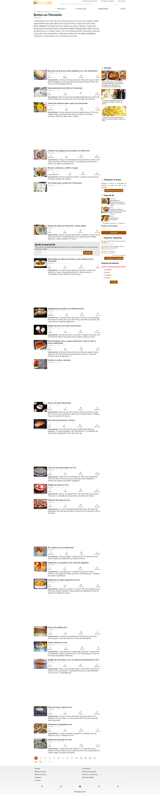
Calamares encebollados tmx (60, 724)
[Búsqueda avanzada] (118, 4)
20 (81, 758)
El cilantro (107, 278)
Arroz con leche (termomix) (59, 403)
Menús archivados (110, 223)
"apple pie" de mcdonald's (114, 218)
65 (41, 762)
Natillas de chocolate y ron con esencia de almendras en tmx (73, 660)
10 (76, 758)
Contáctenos (86, 768)
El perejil (107, 272)
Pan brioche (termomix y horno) (61, 420)
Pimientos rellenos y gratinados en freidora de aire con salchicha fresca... (118, 211)
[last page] (49, 762)
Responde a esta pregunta (107, 244)
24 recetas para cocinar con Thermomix (65, 183)
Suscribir (87, 253)
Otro (122, 9)
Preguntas (103, 9)
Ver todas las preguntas (118, 255)
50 (95, 758)
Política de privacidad (89, 771)
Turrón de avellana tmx (57, 627)
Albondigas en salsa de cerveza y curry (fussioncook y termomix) (71, 260)
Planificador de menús (113, 190)
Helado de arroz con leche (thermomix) (64, 326)
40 (90, 758)
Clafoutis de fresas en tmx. (59, 500)
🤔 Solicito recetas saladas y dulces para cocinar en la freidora (112, 247)
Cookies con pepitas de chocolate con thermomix (69, 151)
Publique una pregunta (115, 258)
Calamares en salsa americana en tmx (64, 580)
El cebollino (107, 275)
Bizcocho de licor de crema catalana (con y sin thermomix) (72, 71)
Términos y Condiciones (89, 774)
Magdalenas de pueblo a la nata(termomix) (66, 309)
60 (36, 762)
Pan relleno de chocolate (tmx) (61, 547)
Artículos (81, 9)
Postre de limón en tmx (57, 643)
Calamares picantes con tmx (60, 740)
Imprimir (122, 223)
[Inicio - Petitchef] (34, 12)
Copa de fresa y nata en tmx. (60, 707)
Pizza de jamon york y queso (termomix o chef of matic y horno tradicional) (72, 342)
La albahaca (108, 269)
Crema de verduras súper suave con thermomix (68, 103)
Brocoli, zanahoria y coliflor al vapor (63, 168)
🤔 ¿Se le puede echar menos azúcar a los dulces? (113, 241)
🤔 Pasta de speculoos (108, 251)
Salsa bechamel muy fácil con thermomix (65, 88)
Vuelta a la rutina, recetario (59, 360)
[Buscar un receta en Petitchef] (115, 4)
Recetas (61, 9)
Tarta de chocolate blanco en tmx (62, 468)
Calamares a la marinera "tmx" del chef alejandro (68, 563)
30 (85, 758)
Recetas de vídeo (40, 771)
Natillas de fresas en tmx (58, 485)
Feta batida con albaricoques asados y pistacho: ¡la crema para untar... (117, 203)
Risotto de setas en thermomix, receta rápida (67, 226)
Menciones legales (88, 777)
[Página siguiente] (45, 762)
